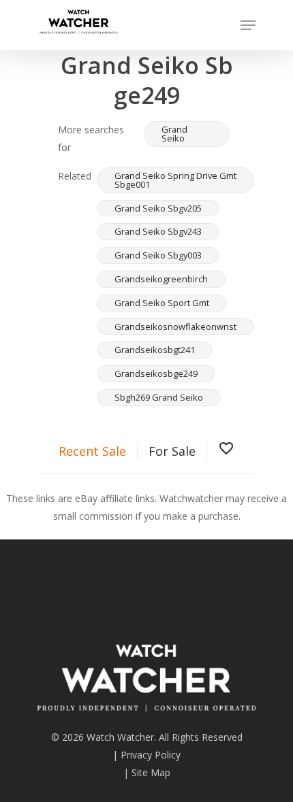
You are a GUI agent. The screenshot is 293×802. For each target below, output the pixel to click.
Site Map (151, 772)
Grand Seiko (174, 133)
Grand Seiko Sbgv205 (158, 208)
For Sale (172, 451)
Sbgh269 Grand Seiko (158, 397)
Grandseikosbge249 (156, 373)
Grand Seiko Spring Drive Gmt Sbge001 (175, 179)
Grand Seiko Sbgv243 (158, 231)
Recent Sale (92, 451)
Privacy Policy (151, 754)
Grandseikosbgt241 (154, 350)
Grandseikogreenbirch (161, 279)
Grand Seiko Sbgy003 (158, 255)
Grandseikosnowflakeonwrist (175, 326)
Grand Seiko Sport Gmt (161, 303)
